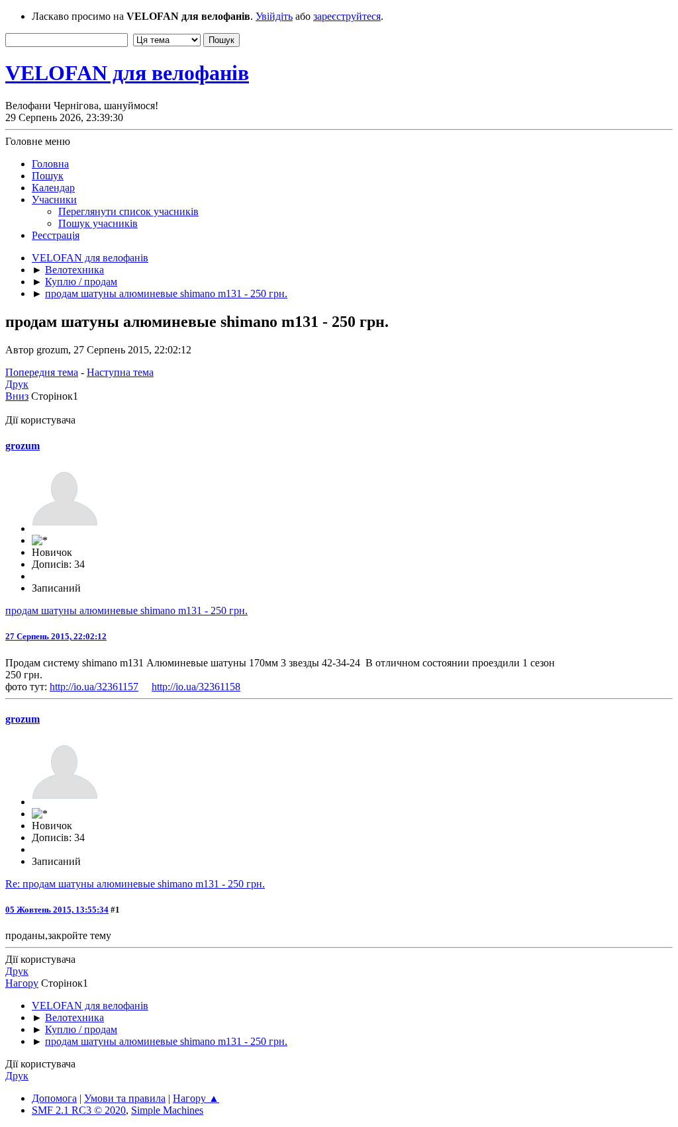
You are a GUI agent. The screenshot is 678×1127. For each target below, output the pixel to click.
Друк (16, 384)
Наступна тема (120, 372)
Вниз (16, 396)
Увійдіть (274, 16)
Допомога (54, 1098)
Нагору (21, 983)
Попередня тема (41, 372)
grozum (22, 445)
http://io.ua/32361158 (196, 686)
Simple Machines (167, 1110)
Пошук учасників (98, 223)
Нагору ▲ (196, 1098)
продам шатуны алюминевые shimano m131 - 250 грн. (126, 610)
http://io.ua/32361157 (94, 686)
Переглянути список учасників (128, 211)
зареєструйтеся (347, 16)
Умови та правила (125, 1098)
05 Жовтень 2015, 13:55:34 (57, 910)
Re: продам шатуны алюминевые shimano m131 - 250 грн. (135, 883)
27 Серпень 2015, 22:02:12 (56, 636)
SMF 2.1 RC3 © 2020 (79, 1110)
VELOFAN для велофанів (127, 73)
